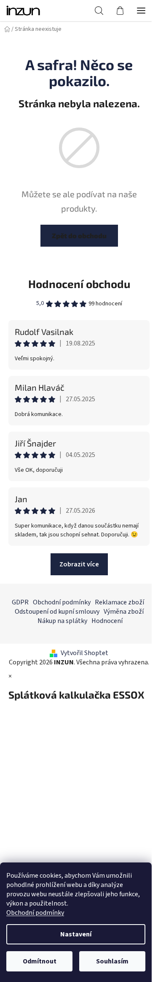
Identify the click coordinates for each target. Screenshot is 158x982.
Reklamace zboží (119, 602)
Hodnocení (107, 621)
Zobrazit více (79, 564)
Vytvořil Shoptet (84, 653)
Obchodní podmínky (35, 912)
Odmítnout (39, 961)
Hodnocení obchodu (79, 283)
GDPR (20, 602)
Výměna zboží (124, 611)
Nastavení (75, 934)
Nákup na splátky (62, 621)
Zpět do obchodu (79, 235)
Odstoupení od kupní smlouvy (57, 611)
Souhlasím (112, 961)
